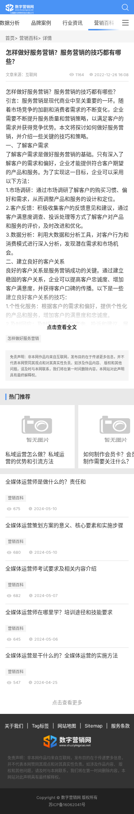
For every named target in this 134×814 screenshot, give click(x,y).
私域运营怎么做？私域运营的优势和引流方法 (34, 457)
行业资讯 (73, 23)
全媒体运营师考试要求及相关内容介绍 (50, 568)
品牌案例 (41, 23)
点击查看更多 (67, 702)
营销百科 (104, 23)
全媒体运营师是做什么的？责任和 (45, 481)
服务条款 (120, 726)
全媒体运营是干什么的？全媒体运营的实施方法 (61, 655)
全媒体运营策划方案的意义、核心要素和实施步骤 (64, 525)
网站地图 (67, 726)
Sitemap (94, 726)
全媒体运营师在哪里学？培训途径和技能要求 (59, 612)
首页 (10, 38)
